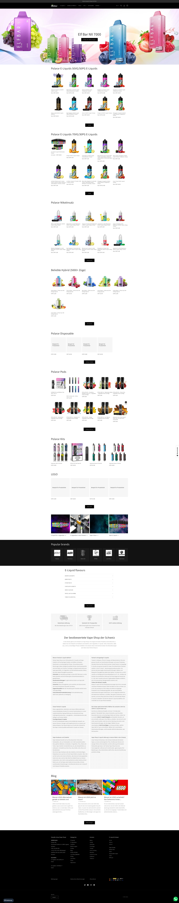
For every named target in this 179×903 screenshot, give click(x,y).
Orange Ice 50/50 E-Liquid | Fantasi (105, 113)
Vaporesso (121, 558)
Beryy (91, 840)
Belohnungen (73, 846)
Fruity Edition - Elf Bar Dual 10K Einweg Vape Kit (57, 313)
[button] (62, 5)
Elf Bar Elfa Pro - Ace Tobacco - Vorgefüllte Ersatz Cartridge (104, 418)
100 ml (110, 842)
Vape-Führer (93, 535)
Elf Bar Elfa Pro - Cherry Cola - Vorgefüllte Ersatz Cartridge (119, 393)
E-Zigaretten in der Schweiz (78, 535)
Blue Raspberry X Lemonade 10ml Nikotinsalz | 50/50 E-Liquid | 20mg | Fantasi (74, 249)
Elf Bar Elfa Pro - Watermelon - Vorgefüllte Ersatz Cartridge (57, 418)
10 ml (110, 840)
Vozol (71, 860)
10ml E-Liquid (113, 535)
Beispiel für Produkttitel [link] (55, 344)
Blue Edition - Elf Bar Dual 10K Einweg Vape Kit (88, 291)
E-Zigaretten (73, 842)
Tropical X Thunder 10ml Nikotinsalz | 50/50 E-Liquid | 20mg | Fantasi (89, 224)
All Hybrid (89, 323)
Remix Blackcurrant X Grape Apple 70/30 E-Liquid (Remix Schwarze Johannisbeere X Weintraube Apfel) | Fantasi (105, 157)
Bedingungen (54, 879)
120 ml (110, 844)
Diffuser (111, 857)
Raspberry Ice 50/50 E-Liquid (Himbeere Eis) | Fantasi (103, 90)
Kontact (53, 854)
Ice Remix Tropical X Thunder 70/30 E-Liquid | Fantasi (74, 182)
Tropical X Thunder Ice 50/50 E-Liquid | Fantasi (57, 90)
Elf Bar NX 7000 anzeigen (89, 39)
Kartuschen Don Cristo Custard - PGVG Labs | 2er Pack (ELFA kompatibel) (119, 418)
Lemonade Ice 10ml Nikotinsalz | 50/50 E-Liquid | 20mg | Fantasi (104, 224)
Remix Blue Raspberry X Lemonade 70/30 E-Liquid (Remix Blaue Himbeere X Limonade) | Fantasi (89, 182)
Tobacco (92, 858)
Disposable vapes (113, 853)
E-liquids (72, 840)
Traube (91, 848)
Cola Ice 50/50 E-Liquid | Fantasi (88, 113)
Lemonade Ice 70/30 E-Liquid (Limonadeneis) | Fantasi (88, 156)
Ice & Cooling (93, 850)
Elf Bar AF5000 (89, 362)
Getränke (92, 844)
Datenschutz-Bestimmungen (77, 879)
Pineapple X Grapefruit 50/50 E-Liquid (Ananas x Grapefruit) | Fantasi (119, 114)
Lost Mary (108, 558)
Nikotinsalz (89, 260)
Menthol (92, 852)
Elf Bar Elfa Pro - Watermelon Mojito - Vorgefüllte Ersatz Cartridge (105, 393)
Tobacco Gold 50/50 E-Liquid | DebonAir (57, 114)
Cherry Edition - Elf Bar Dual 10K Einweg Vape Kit (73, 291)
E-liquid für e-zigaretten (58, 535)
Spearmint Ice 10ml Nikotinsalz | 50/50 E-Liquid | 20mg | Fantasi (119, 249)
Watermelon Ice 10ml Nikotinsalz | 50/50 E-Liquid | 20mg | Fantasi (73, 224)
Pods (110, 851)
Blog (71, 850)
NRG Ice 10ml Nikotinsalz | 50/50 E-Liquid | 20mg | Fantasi (58, 224)
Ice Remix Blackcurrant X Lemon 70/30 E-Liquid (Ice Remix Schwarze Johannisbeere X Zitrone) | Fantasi (58, 182)
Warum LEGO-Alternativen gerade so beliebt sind (62, 798)
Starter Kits (112, 849)
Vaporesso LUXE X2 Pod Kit (56, 463)
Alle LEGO (89, 506)
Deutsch (54, 897)
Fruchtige (92, 846)
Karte (52, 861)
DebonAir (83, 558)
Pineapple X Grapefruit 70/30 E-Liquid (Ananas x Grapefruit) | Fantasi (104, 182)
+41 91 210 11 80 (55, 850)
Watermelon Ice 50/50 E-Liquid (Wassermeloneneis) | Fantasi (73, 90)
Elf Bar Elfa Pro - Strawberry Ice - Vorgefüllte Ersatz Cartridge (73, 418)
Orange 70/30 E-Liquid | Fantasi (73, 155)
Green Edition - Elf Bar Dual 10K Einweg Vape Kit (104, 291)
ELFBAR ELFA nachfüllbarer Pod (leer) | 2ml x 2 (57, 393)
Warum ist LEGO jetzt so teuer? (87, 798)
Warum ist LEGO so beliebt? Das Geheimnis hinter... (114, 798)
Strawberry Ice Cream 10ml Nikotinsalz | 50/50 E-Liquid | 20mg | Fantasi (105, 249)
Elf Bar (96, 558)
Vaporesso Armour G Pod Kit (115, 463)
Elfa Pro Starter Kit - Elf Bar (72, 396)
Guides (72, 848)
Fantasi (57, 558)
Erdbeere (92, 856)
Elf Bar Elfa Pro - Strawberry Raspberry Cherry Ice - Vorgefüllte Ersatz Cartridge (89, 393)
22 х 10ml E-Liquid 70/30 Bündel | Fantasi (58, 152)
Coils (110, 855)
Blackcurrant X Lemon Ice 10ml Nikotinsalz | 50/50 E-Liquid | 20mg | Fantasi (89, 249)
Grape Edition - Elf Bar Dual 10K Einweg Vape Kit (119, 291)
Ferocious (70, 558)
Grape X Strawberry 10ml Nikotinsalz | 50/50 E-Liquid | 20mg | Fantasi (120, 225)
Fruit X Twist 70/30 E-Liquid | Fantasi (119, 182)
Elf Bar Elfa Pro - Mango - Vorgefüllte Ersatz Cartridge (87, 418)
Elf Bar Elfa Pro (89, 429)
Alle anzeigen (89, 822)
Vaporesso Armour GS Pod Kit (96, 463)
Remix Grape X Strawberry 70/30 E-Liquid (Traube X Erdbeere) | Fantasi (120, 156)
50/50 (89, 125)
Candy (91, 842)
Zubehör (72, 844)
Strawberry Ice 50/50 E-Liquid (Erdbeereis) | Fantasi (119, 90)
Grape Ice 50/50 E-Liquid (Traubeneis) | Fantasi (87, 90)
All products (93, 879)
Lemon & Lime (93, 854)
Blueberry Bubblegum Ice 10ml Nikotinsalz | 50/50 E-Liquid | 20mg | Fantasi (58, 249)
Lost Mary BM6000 (75, 854)
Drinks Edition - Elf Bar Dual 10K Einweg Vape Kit (57, 291)
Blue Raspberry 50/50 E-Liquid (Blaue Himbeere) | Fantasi (73, 114)
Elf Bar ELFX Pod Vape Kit (75, 463)
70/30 (89, 193)
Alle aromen (90, 605)
